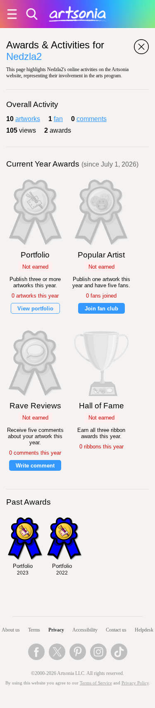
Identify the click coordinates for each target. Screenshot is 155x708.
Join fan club (101, 308)
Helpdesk (144, 630)
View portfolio (35, 308)
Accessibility (85, 630)
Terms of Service (96, 683)
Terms (34, 630)
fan (58, 118)
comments (91, 118)
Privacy (56, 630)
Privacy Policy (135, 683)
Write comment (35, 465)
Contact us (116, 630)
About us (11, 630)
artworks (27, 118)
